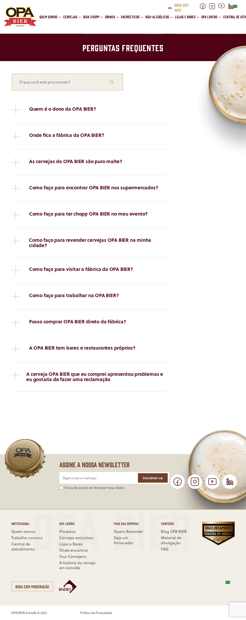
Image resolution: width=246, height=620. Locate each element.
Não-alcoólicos (157, 17)
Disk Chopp (91, 17)
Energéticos (130, 17)
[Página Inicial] (20, 25)
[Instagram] (214, 8)
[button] (103, 24)
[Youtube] (223, 7)
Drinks (110, 17)
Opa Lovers (209, 17)
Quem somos (48, 17)
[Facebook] (204, 8)
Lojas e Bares (185, 17)
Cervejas (70, 17)
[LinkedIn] (229, 481)
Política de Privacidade (96, 613)
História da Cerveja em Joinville (73, 21)
